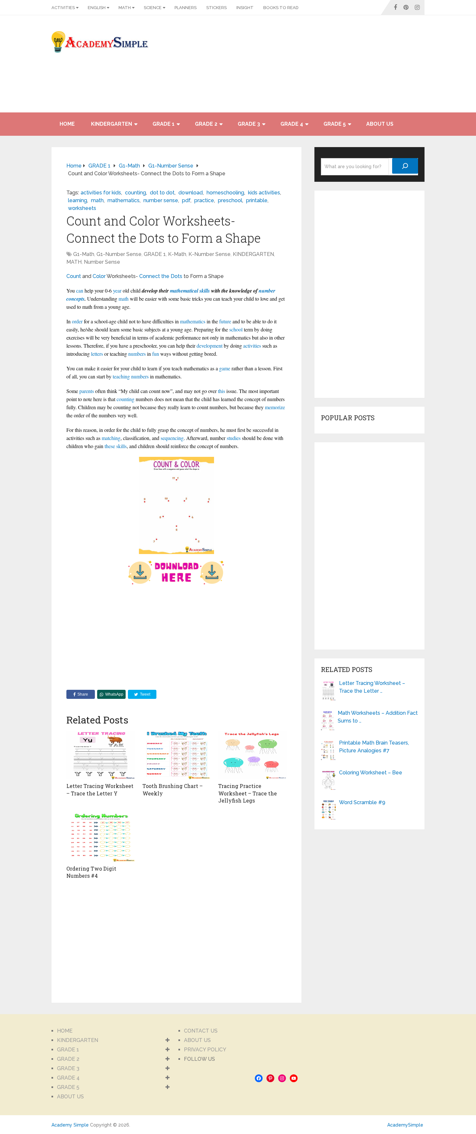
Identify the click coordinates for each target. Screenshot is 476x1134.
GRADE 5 (334, 124)
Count (73, 276)
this (221, 391)
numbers (137, 353)
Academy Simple (70, 1125)
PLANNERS (186, 7)
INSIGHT (245, 7)
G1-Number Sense (119, 254)
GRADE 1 (164, 124)
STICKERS (216, 7)
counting (135, 193)
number (267, 290)
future (225, 321)
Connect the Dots (160, 276)
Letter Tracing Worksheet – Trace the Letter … (372, 687)
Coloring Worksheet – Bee (370, 773)
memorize (275, 407)
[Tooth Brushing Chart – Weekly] (176, 755)
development (209, 345)
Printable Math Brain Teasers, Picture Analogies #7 (374, 747)
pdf (186, 200)
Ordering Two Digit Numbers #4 (91, 872)
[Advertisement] (366, 67)
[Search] (405, 166)
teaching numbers (131, 376)
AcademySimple (405, 1125)
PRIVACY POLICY (205, 1050)
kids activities (264, 193)
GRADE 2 (206, 124)
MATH (125, 7)
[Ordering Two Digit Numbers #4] (100, 837)
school (236, 329)
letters (97, 353)
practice (204, 200)
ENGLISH (97, 7)
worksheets (82, 208)
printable (256, 200)
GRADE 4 (291, 124)
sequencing (172, 437)
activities (252, 345)
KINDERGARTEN (111, 124)
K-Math (177, 254)
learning (77, 200)
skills (121, 446)
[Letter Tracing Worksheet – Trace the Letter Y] (100, 755)
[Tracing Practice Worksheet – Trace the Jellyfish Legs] (252, 755)
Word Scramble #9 (362, 802)
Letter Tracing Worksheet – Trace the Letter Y (99, 789)
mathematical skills (190, 290)
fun (155, 353)
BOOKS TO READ (281, 7)
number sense (160, 200)
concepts (75, 298)
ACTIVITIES (63, 7)
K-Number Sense (209, 254)
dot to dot (162, 193)
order (77, 321)
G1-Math (83, 254)
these (110, 446)
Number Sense (102, 262)
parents (86, 391)
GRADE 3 (249, 124)
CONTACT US (201, 1031)
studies (234, 437)
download (190, 193)
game (224, 368)
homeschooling (225, 193)
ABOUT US (379, 124)
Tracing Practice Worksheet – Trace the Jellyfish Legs (247, 793)
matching (111, 437)
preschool (230, 200)
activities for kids (101, 193)
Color (99, 276)
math (97, 200)
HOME (67, 124)
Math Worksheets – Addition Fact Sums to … (378, 717)
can (79, 290)
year (117, 290)
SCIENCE (153, 7)
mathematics (124, 200)
